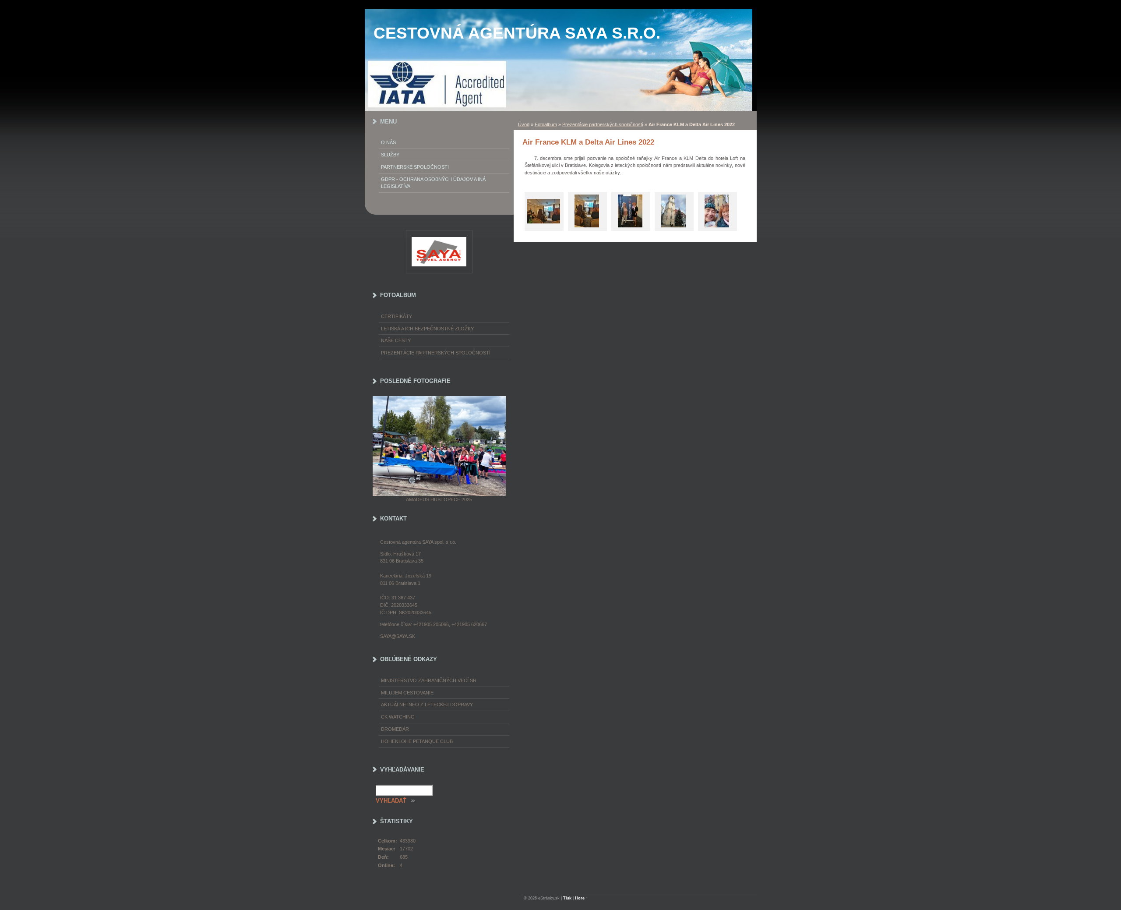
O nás (388, 142)
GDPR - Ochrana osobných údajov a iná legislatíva (433, 183)
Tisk (567, 898)
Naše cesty (396, 340)
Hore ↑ (581, 898)
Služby (390, 154)
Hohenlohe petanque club (417, 741)
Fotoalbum (546, 124)
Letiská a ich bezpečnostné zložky (427, 328)
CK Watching (398, 716)
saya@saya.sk (397, 636)
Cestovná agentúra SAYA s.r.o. (517, 33)
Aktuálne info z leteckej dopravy (427, 704)
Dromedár (395, 729)
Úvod (523, 124)
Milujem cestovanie (407, 692)
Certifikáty (396, 316)
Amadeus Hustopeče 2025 (439, 499)
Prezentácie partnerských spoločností (602, 124)
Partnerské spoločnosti (415, 167)
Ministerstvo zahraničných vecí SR (428, 680)
